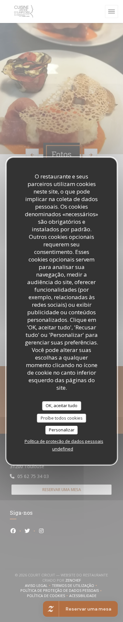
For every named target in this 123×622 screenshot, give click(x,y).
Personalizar (61, 430)
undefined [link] (62, 449)
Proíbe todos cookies (62, 418)
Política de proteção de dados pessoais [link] (64, 441)
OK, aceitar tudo (61, 405)
